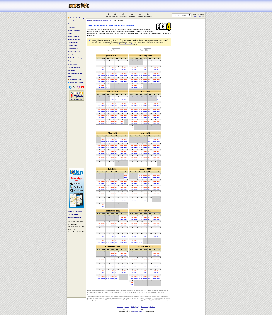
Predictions (123, 17)
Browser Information (74, 217)
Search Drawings (73, 36)
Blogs (70, 61)
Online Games (72, 64)
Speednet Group (137, 311)
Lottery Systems (73, 42)
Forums (108, 17)
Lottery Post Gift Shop (76, 82)
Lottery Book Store (75, 79)
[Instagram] (78, 87)
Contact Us (71, 70)
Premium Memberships (77, 18)
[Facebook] (70, 87)
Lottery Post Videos (74, 30)
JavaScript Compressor (75, 211)
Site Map (152, 307)
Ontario (105, 20)
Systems (140, 17)
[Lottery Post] (78, 6)
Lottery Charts (72, 45)
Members (132, 17)
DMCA (133, 307)
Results (115, 17)
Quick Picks (71, 55)
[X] (74, 87)
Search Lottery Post (74, 39)
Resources (148, 17)
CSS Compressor (73, 214)
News (70, 33)
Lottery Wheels (73, 49)
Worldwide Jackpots (74, 52)
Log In (195, 16)
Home (70, 15)
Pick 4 (110, 20)
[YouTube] (82, 87)
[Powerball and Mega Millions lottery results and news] (76, 100)
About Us (120, 307)
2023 (146, 50)
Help (138, 307)
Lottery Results (73, 21)
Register (200, 16)
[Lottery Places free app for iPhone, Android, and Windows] (76, 207)
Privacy (127, 307)
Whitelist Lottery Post (75, 73)
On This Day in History (75, 58)
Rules (70, 76)
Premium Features (74, 67)
